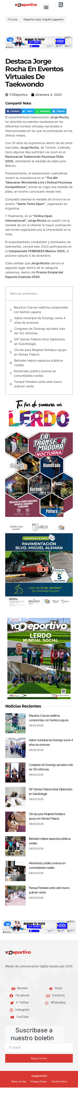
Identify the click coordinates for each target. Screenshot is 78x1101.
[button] (46, 7)
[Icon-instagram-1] (19, 977)
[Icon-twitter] (13, 977)
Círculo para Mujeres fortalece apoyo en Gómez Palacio (40, 352)
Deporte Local (32, 19)
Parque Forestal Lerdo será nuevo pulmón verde (38, 384)
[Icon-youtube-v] (26, 977)
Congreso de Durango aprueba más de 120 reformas (39, 331)
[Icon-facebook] (6, 977)
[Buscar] (61, 4)
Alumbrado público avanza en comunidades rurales (35, 373)
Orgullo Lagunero (52, 19)
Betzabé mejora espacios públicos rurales (38, 363)
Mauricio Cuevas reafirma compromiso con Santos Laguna (41, 309)
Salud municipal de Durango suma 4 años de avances (39, 320)
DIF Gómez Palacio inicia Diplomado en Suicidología (39, 341)
